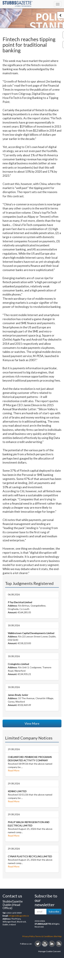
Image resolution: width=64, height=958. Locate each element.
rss (58, 943)
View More (32, 723)
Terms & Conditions (44, 936)
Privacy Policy (28, 936)
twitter (37, 943)
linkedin (51, 943)
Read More (13, 770)
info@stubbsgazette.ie (19, 915)
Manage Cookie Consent (49, 951)
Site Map (57, 936)
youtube (44, 943)
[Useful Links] (60, 15)
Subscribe (54, 911)
